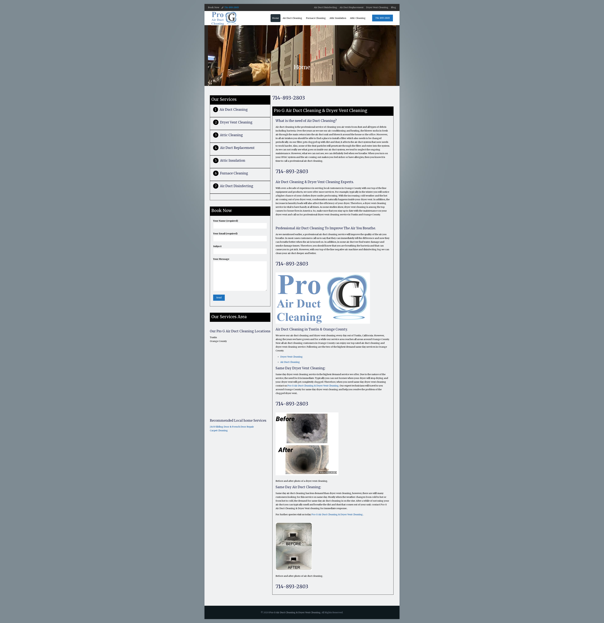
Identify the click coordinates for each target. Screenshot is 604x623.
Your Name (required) (225, 220)
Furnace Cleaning (234, 173)
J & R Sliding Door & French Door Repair (232, 426)
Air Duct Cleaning (234, 110)
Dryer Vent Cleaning (377, 7)
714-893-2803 (231, 7)
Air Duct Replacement (352, 7)
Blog (393, 7)
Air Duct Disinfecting (325, 7)
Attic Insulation (232, 160)
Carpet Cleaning (219, 430)
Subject (217, 246)
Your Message (221, 259)
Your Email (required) (225, 233)
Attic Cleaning (231, 135)
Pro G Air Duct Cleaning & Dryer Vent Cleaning (313, 385)
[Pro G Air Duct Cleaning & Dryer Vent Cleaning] (224, 18)
